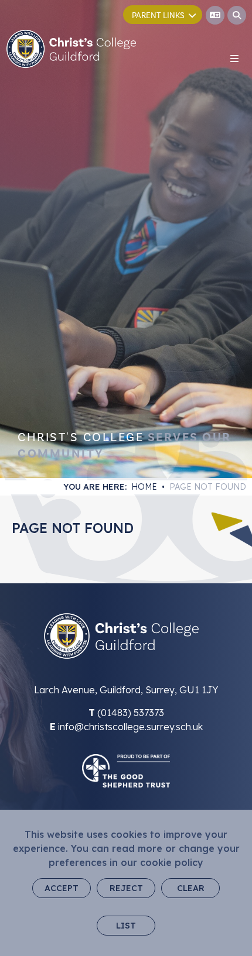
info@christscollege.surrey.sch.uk (130, 727)
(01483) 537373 (130, 712)
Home (144, 487)
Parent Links (158, 15)
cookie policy (171, 862)
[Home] (71, 48)
